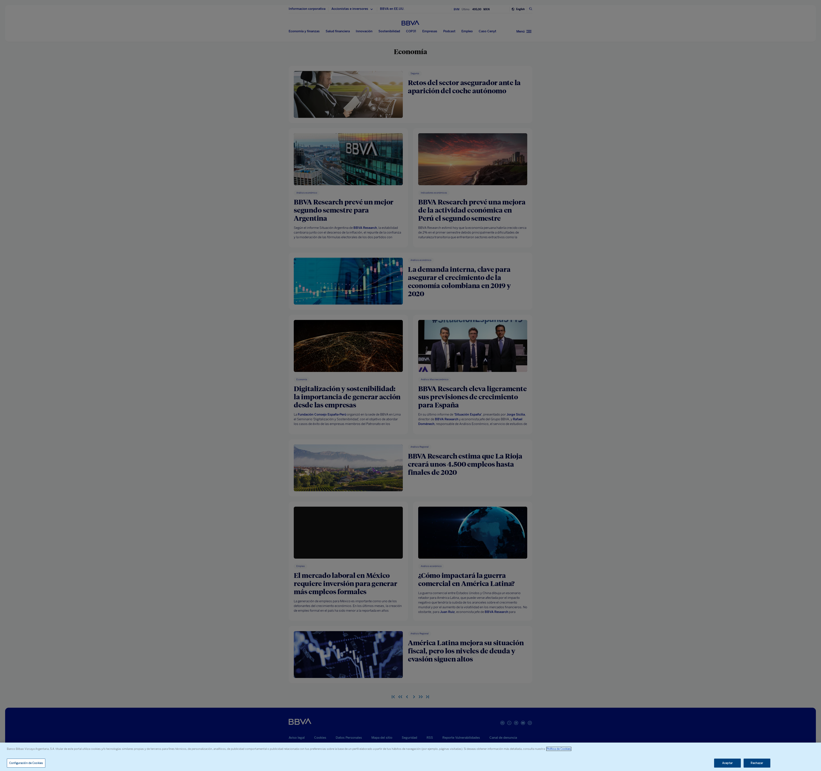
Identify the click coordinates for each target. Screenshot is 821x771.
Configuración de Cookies (26, 763)
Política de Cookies (559, 748)
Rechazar (757, 763)
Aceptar (727, 763)
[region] (410, 757)
